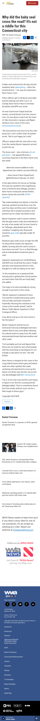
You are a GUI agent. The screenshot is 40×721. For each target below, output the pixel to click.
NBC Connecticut (27, 375)
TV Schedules (9, 679)
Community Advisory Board (13, 657)
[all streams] (37, 718)
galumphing (20, 87)
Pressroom (8, 631)
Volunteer (7, 666)
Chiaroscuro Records (11, 639)
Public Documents (10, 643)
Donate (33, 3)
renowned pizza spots (11, 126)
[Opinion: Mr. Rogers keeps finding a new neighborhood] (9, 447)
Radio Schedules (9, 684)
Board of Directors (10, 652)
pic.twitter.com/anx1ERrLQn (25, 170)
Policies (6, 670)
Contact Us (8, 627)
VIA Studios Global (10, 641)
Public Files (8, 693)
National (7, 401)
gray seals (15, 233)
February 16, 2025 (26, 178)
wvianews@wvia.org (23, 530)
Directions (7, 675)
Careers (7, 661)
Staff (6, 648)
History (6, 688)
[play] (3, 718)
